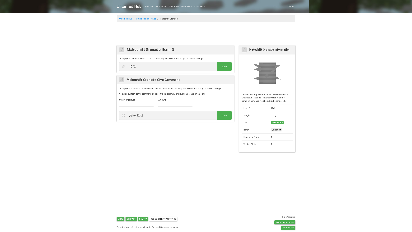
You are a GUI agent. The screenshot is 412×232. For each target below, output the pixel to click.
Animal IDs (174, 6)
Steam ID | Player (127, 100)
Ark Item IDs (288, 228)
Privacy (143, 219)
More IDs (185, 6)
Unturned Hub (129, 6)
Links (120, 219)
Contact (131, 219)
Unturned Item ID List (146, 19)
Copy (224, 67)
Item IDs (149, 6)
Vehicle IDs (161, 6)
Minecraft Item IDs (285, 222)
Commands (199, 6)
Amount (162, 100)
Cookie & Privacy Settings (163, 219)
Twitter (291, 6)
